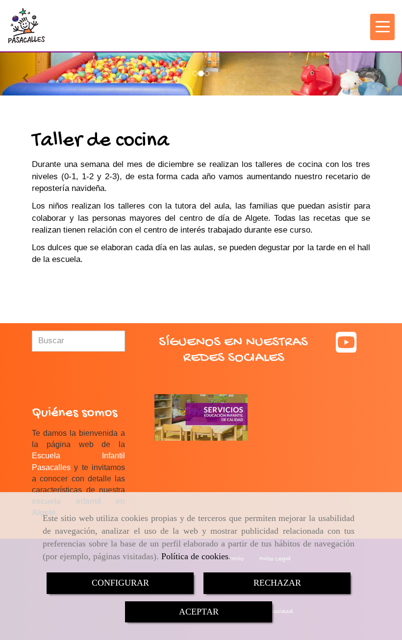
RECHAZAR (277, 583)
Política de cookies (194, 556)
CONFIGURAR (120, 583)
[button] (30, 73)
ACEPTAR (199, 611)
